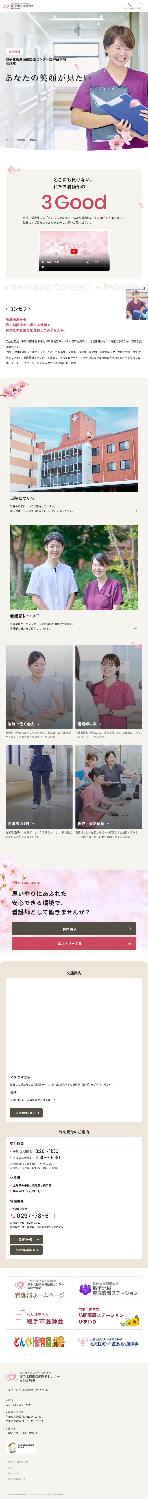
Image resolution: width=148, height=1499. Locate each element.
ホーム (9, 139)
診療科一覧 (25, 1239)
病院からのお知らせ (17, 1461)
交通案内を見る (25, 1113)
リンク (10, 1467)
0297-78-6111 (32, 1216)
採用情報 (21, 139)
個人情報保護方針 (16, 1479)
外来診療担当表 (25, 1250)
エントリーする (70, 943)
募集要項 (70, 929)
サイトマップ (13, 1473)
